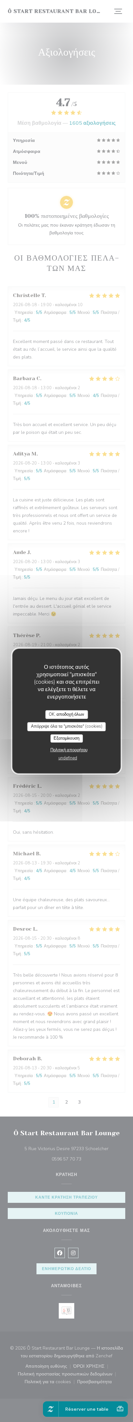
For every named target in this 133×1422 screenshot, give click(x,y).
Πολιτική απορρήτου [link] (68, 750)
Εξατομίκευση (66, 738)
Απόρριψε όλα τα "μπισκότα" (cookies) (66, 726)
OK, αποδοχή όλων (66, 714)
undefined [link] (67, 758)
